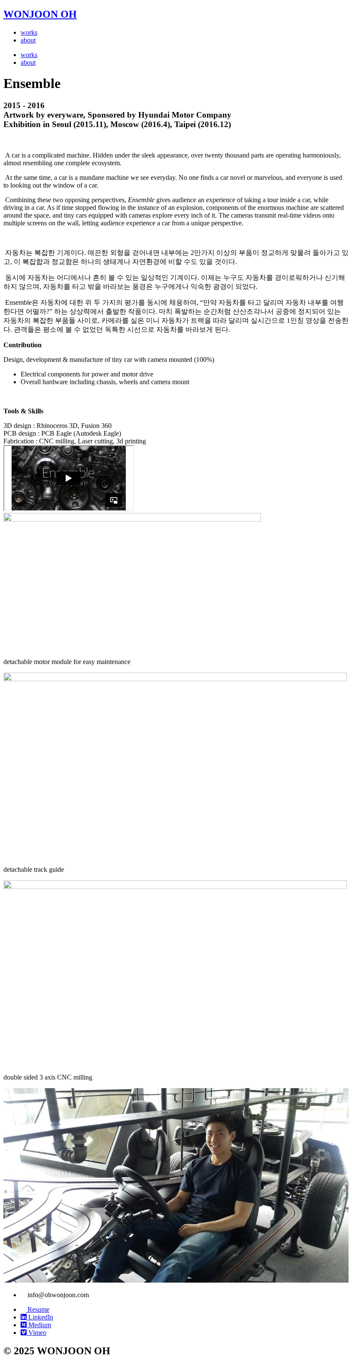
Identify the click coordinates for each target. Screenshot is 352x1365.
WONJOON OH (40, 14)
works (29, 32)
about (28, 40)
